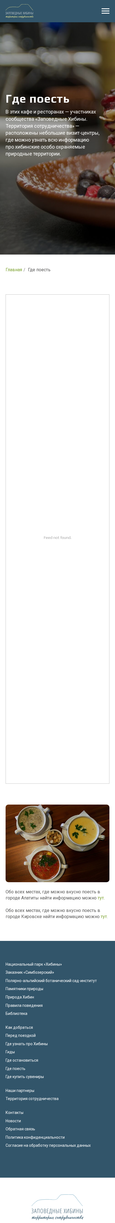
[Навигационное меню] (105, 11)
